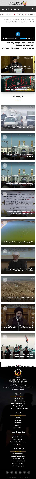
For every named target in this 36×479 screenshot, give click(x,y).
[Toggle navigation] (32, 9)
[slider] (9, 38)
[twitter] (18, 9)
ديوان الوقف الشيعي (18, 439)
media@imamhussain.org (18, 403)
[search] (6, 9)
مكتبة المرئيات (16, 19)
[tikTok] (7, 472)
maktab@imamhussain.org (18, 401)
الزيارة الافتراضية (18, 422)
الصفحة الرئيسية (27, 19)
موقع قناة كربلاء (18, 444)
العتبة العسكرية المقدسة (18, 461)
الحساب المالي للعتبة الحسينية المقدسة (18, 408)
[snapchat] (11, 472)
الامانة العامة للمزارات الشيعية (18, 442)
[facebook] (21, 9)
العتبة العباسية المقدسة (18, 463)
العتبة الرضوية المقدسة (18, 458)
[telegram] (16, 472)
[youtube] (15, 9)
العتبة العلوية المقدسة (18, 453)
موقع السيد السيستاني (18, 437)
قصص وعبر (6, 19)
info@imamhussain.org (18, 398)
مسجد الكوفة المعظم (18, 466)
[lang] (3, 9)
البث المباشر (18, 420)
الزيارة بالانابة (18, 418)
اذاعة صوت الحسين (18, 427)
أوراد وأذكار (18, 425)
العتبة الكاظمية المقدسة (18, 456)
